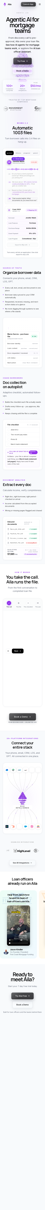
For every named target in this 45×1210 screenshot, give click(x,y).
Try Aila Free (21, 997)
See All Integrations (21, 864)
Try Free (21, 61)
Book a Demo (22, 71)
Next (16, 652)
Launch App (28, 4)
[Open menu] (39, 4)
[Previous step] (8, 652)
